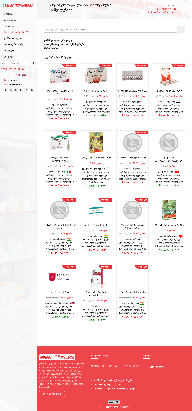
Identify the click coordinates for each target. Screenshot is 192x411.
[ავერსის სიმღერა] (32, 90)
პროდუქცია (10, 20)
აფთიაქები (10, 14)
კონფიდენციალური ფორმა (108, 384)
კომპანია (9, 26)
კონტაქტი (9, 56)
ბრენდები (9, 50)
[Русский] (24, 74)
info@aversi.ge (14, 84)
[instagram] (16, 90)
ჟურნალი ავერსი (13, 38)
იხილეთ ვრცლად (52, 394)
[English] (18, 74)
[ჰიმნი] (26, 90)
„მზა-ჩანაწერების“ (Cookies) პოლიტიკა (114, 388)
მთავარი (171, 5)
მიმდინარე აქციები (14, 32)
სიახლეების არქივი (11, 68)
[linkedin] (21, 90)
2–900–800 (11, 80)
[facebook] (6, 90)
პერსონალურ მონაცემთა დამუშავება (113, 380)
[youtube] (11, 90)
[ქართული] (12, 74)
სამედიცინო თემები (14, 44)
